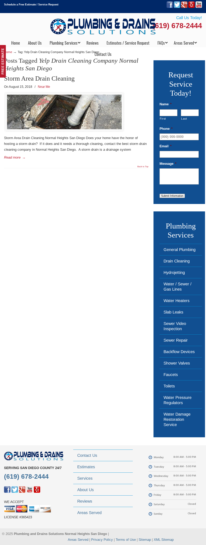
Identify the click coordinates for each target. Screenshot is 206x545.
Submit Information (172, 195)
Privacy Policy (102, 540)
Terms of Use (126, 540)
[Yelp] (191, 6)
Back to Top (142, 167)
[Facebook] (170, 6)
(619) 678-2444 (177, 26)
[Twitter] (177, 6)
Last (184, 118)
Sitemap (145, 540)
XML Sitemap (164, 540)
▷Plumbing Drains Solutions (103, 26)
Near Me (44, 86)
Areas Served (78, 540)
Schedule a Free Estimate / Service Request (31, 4)
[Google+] (184, 6)
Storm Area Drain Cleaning (39, 78)
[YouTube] (199, 6)
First (163, 118)
